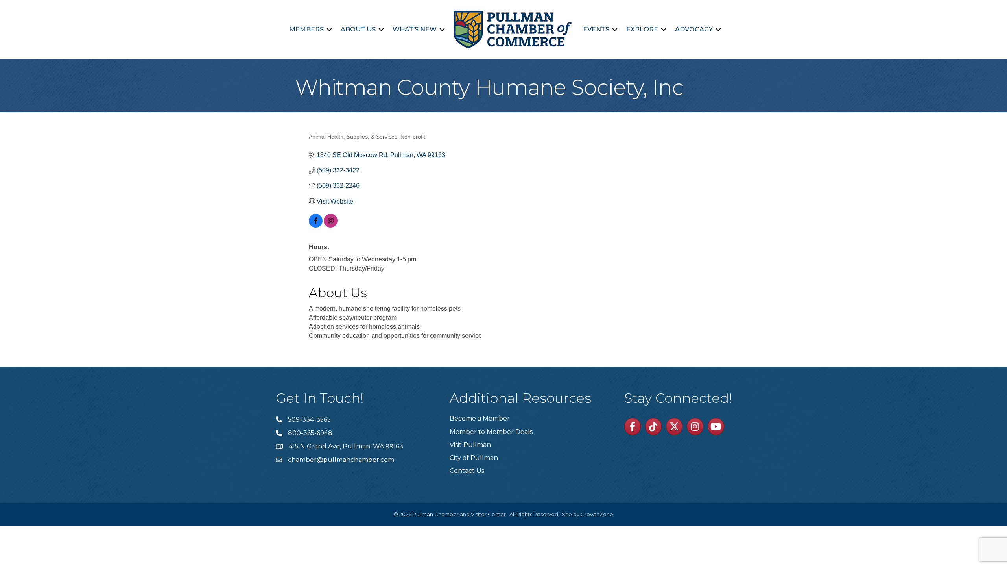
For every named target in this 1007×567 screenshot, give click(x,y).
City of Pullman (474, 457)
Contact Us (467, 470)
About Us (358, 29)
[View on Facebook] (316, 225)
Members (306, 29)
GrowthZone (597, 514)
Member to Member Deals (491, 431)
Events (596, 29)
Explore (642, 29)
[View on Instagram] (331, 225)
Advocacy (694, 29)
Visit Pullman (470, 444)
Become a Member (480, 418)
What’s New (415, 29)
